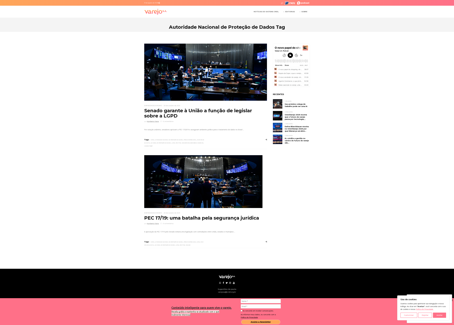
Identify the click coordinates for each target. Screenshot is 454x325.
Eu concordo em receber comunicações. (258, 311)
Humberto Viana (153, 121)
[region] (423, 307)
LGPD (173, 142)
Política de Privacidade (249, 317)
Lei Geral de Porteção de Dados (161, 142)
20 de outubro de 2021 (172, 105)
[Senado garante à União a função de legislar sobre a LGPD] (205, 72)
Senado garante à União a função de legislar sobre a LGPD (198, 113)
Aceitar (440, 315)
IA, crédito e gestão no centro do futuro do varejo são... (297, 140)
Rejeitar (425, 315)
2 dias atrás (289, 112)
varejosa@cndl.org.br (227, 292)
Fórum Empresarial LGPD (192, 242)
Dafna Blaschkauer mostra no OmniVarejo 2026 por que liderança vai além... (297, 129)
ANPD (152, 139)
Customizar (409, 315)
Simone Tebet (148, 146)
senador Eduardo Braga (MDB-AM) (192, 142)
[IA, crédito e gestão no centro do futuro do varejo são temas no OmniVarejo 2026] (277, 139)
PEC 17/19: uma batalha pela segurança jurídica (201, 218)
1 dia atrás (288, 101)
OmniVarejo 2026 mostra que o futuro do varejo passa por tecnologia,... (296, 117)
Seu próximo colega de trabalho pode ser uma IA (296, 105)
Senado (188, 245)
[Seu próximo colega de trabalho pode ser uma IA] (277, 104)
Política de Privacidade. (424, 309)
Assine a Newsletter (261, 322)
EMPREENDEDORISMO (153, 105)
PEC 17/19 (178, 142)
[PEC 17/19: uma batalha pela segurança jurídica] (203, 181)
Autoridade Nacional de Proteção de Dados (169, 139)
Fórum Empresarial (190, 139)
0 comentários (167, 121)
